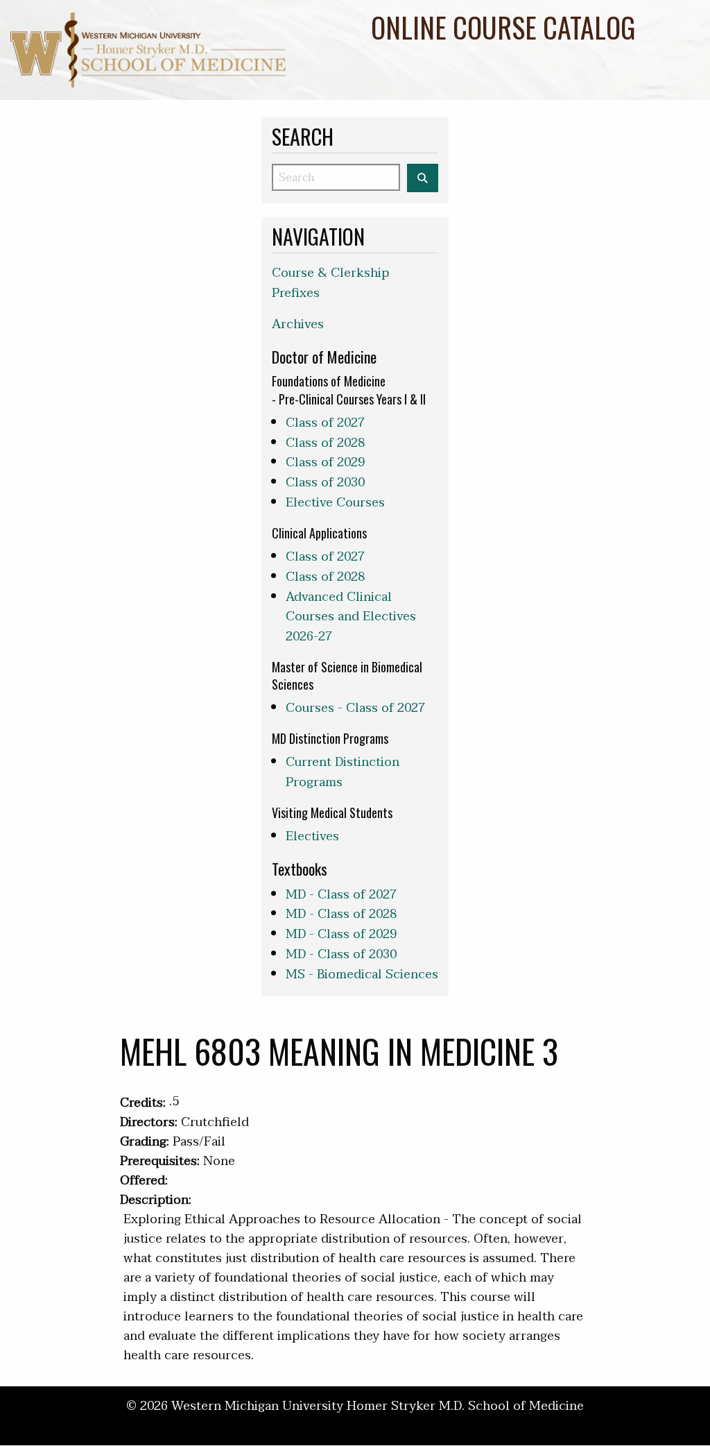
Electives (312, 836)
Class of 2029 (325, 462)
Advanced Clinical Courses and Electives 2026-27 (351, 617)
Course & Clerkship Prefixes (330, 283)
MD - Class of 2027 (341, 894)
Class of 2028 (325, 443)
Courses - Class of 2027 (355, 708)
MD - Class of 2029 (341, 934)
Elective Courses (335, 502)
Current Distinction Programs (342, 772)
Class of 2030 (325, 482)
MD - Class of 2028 (341, 914)
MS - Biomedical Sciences (362, 974)
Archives (298, 324)
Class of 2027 (325, 423)
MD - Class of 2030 (341, 954)
